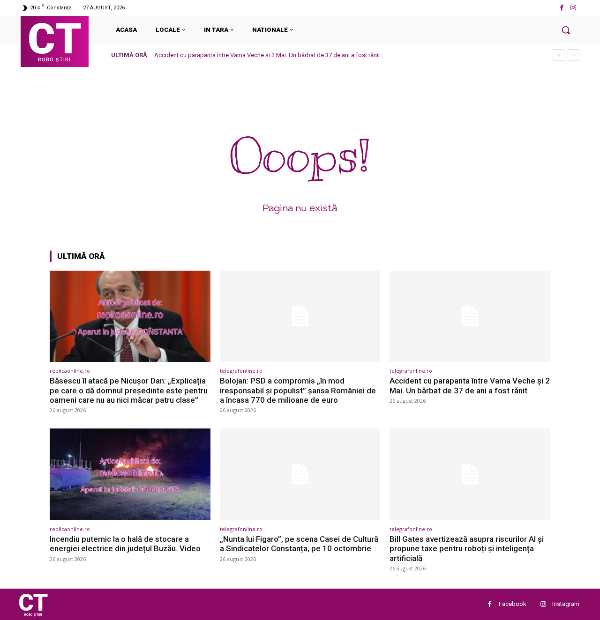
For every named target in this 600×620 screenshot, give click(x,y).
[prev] (558, 55)
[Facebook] (562, 8)
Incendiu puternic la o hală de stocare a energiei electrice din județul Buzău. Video (125, 543)
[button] (565, 30)
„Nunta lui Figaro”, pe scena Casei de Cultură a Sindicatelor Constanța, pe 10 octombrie (299, 543)
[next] (573, 55)
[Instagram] (573, 8)
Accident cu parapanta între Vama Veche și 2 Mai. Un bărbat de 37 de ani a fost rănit (267, 55)
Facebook (512, 603)
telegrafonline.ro (241, 370)
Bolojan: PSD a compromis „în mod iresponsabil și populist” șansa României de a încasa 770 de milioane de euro (298, 390)
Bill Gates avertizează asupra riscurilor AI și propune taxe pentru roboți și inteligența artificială (467, 548)
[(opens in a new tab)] (130, 316)
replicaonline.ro (70, 370)
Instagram (565, 603)
